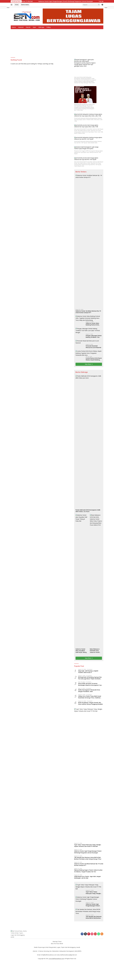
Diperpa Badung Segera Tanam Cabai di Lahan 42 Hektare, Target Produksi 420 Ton (88, 870)
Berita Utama (25, 4)
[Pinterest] (88, 934)
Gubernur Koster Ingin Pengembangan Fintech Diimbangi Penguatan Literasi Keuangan (47, 1)
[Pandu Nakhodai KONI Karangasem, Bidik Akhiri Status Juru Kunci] (89, 441)
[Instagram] (92, 934)
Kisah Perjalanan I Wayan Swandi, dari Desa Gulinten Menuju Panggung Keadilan (90, 703)
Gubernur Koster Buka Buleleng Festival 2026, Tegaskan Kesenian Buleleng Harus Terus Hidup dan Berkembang (94, 324)
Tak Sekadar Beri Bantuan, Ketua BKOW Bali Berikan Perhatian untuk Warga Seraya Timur (87, 858)
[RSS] (101, 934)
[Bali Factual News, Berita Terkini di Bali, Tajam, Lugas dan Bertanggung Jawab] (57, 16)
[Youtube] (95, 934)
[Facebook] (82, 934)
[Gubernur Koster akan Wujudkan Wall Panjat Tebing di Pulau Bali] (82, 580)
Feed (60, 941)
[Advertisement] (57, 42)
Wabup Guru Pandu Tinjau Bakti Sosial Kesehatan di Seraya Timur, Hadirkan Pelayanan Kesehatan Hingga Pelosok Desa (89, 697)
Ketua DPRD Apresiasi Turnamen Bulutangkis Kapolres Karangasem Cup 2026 (90, 684)
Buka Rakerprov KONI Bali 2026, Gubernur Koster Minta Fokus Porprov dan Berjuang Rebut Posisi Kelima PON (95, 650)
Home (16, 4)
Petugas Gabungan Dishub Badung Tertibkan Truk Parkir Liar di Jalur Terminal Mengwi (94, 336)
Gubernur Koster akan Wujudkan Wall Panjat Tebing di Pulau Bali (81, 650)
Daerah (28, 27)
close (8, 7)
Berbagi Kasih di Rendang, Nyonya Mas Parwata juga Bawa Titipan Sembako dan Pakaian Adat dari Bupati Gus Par (90, 678)
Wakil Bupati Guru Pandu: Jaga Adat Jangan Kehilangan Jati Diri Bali (87, 877)
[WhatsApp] (98, 934)
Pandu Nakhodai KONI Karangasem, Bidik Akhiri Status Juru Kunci (88, 510)
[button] (99, 4)
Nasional (20, 27)
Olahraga (41, 27)
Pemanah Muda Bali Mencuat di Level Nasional (93, 346)
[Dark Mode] (102, 4)
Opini (34, 27)
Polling (48, 27)
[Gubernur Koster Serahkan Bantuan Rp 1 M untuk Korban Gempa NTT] (89, 241)
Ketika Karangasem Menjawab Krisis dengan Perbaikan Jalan (89, 690)
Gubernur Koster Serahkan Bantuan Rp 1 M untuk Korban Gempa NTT (88, 311)
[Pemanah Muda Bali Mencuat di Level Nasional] (89, 342)
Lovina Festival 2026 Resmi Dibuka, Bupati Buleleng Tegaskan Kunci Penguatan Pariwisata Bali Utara (94, 359)
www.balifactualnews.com (56, 958)
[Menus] (12, 4)
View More (88, 364)
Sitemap (55, 941)
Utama (14, 27)
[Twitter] (85, 934)
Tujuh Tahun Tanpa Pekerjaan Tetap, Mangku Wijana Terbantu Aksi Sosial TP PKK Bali (87, 845)
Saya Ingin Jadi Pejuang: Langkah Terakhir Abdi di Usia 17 (88, 671)
